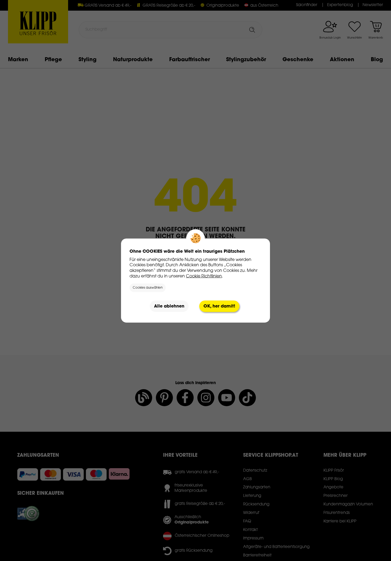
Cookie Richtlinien (204, 276)
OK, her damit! (219, 306)
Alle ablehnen (169, 306)
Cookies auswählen (148, 287)
